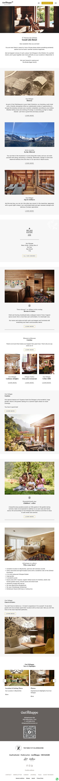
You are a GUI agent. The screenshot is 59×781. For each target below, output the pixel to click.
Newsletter (17, 775)
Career (26, 775)
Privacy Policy (40, 778)
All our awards (29, 256)
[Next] (54, 680)
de (39, 3)
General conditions (20, 778)
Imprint (33, 778)
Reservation (47, 3)
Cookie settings (29, 770)
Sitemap (28, 778)
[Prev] (4, 680)
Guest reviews (48, 775)
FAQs (39, 775)
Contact (9, 775)
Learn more (29, 326)
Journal (33, 775)
